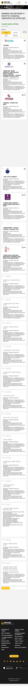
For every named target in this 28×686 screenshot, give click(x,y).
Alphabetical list (5, 643)
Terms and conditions (20, 647)
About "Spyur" (19, 638)
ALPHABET (15, 32)
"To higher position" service (6, 638)
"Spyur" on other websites (19, 630)
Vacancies (17, 645)
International (5, 647)
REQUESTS (15, 35)
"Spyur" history (19, 641)
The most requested (6, 635)
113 (19, 3)
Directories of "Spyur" (5, 630)
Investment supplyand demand (20, 633)
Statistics (3, 645)
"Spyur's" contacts (14, 656)
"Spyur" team (18, 643)
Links (2, 649)
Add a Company (5, 633)
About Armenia (19, 636)
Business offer (5, 641)
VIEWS (6, 35)
